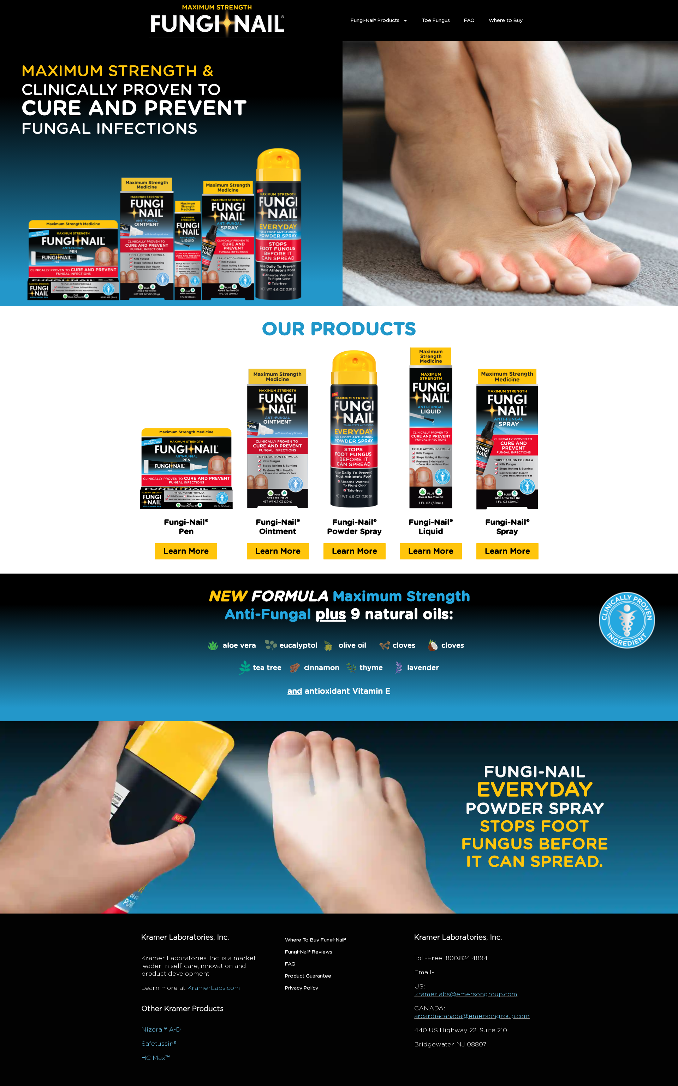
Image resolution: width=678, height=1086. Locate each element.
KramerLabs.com (213, 988)
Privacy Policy (301, 988)
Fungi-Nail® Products (375, 20)
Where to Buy (506, 20)
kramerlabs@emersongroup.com (465, 994)
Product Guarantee (308, 976)
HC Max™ (155, 1058)
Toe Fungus (436, 20)
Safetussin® (159, 1044)
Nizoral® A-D (161, 1030)
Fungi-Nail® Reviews (308, 952)
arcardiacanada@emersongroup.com (472, 1016)
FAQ (469, 20)
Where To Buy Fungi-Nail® (315, 940)
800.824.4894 (467, 958)
